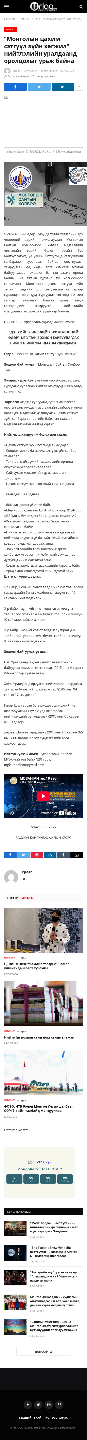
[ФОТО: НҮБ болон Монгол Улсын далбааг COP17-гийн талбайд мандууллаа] (43, 1072)
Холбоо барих (57, 1417)
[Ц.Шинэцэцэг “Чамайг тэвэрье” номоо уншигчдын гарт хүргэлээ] (43, 930)
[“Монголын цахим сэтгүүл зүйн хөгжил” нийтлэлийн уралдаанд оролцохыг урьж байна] (43, 122)
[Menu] (6, 6)
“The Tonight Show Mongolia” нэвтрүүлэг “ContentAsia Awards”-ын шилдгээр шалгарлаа (55, 1252)
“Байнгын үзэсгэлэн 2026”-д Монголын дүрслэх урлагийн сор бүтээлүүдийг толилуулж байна (54, 1326)
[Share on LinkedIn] (63, 87)
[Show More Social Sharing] (79, 87)
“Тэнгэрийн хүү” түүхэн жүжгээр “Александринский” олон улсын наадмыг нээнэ (53, 1276)
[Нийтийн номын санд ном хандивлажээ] (43, 1003)
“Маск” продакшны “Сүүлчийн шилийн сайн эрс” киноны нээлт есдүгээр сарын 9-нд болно (54, 1227)
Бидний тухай (30, 1417)
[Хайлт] (81, 6)
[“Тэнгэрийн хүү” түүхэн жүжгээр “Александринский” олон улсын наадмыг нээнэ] (15, 1277)
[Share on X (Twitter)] (39, 87)
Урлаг (16, 70)
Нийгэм (11, 29)
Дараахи (42, 1351)
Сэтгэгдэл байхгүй (18, 76)
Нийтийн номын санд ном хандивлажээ (39, 1037)
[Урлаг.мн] (43, 6)
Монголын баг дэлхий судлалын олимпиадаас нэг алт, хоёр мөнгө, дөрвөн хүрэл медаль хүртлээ (55, 1301)
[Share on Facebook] (15, 87)
